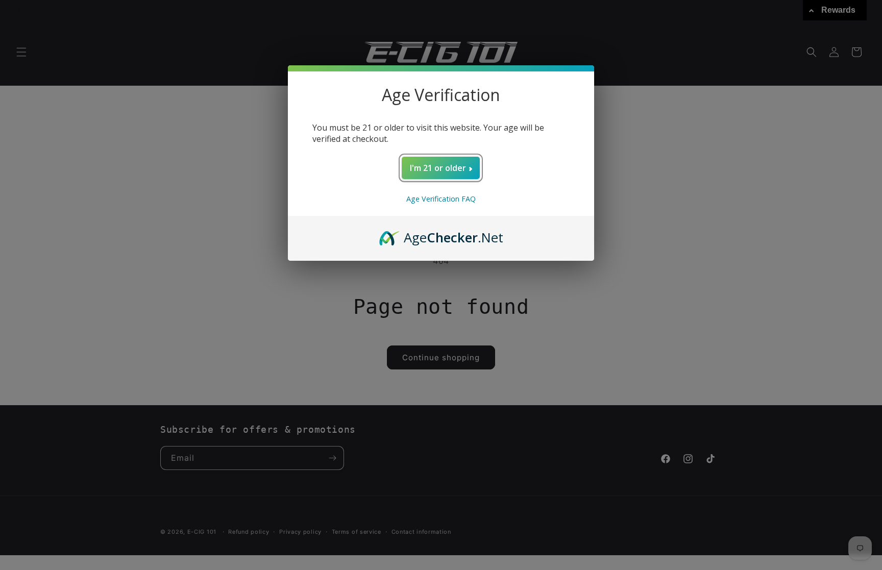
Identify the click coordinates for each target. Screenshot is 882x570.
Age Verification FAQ (441, 199)
